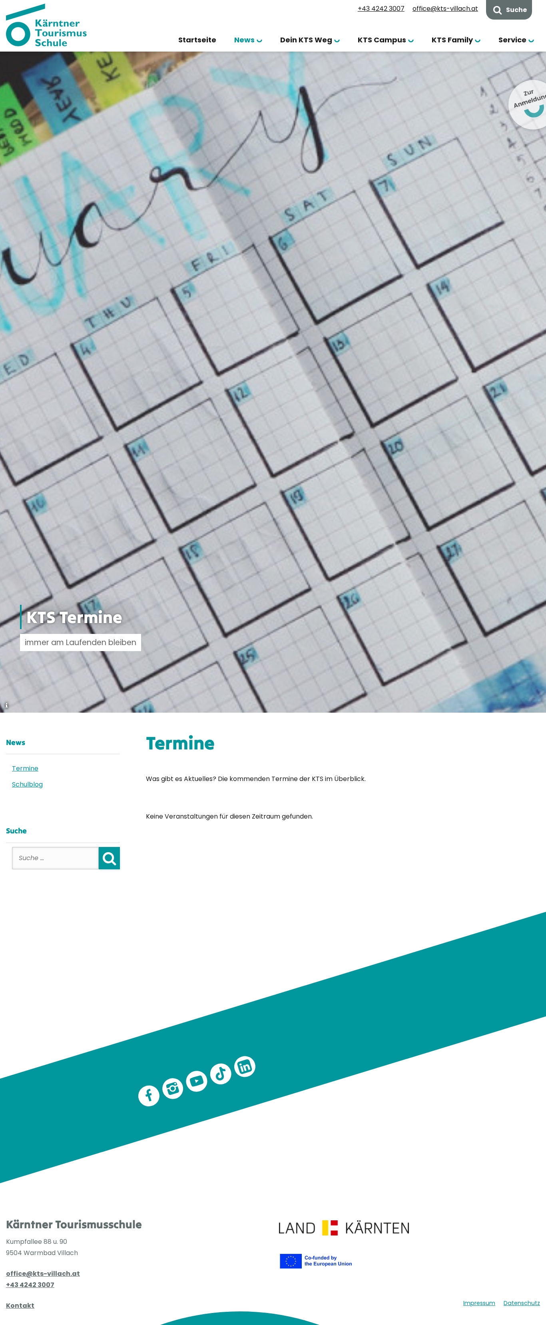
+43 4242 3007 (381, 8)
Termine (25, 768)
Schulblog (27, 784)
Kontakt (20, 1305)
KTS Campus (382, 40)
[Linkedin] (245, 1067)
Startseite (197, 40)
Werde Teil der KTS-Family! (353, 1034)
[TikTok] (221, 1074)
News (244, 40)
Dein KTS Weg (306, 40)
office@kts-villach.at (445, 8)
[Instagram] (173, 1089)
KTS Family (452, 40)
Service (512, 40)
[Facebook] (149, 1096)
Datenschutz (522, 1303)
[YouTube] (197, 1081)
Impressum (479, 1303)
